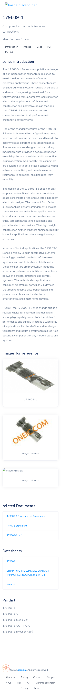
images (27, 46)
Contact (37, 677)
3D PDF (11, 584)
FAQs (8, 682)
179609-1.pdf (14, 535)
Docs (39, 46)
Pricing (24, 677)
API (28, 682)
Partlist (9, 52)
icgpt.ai (22, 670)
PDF (49, 46)
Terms (37, 688)
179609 (11, 561)
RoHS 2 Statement (17, 525)
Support (51, 677)
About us (10, 677)
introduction (11, 46)
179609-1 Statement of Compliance (26, 516)
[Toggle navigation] (51, 5)
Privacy (24, 688)
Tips (19, 682)
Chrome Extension (45, 682)
